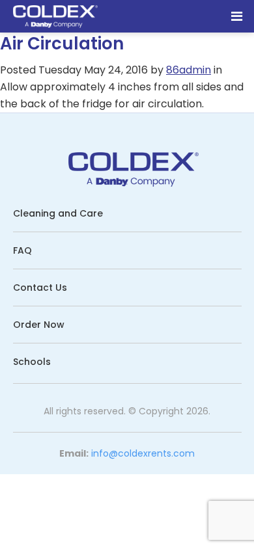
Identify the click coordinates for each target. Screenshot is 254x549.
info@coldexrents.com (143, 453)
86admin (188, 69)
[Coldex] (55, 17)
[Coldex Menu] (236, 16)
